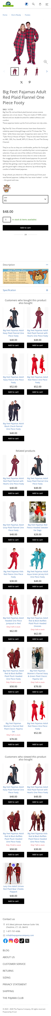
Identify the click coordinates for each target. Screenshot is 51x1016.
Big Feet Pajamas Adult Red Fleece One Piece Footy (37, 380)
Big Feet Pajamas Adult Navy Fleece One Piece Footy (13, 380)
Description (9, 264)
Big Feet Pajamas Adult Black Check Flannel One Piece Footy (13, 426)
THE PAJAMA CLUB (13, 998)
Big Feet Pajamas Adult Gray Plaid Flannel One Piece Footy (13, 528)
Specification (9, 290)
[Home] (7, 4)
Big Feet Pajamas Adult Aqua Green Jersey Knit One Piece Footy (37, 574)
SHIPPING (8, 991)
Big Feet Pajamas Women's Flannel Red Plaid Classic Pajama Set (13, 727)
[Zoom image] (46, 62)
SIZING (6, 977)
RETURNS (8, 970)
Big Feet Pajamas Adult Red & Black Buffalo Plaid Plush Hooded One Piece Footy (13, 674)
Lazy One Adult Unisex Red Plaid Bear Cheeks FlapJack (13, 889)
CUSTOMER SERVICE (14, 964)
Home (5, 15)
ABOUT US (9, 957)
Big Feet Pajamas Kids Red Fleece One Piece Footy (13, 574)
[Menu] (47, 4)
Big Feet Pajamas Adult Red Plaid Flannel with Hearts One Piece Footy (37, 333)
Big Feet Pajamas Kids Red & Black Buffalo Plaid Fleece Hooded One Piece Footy (37, 837)
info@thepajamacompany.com (20, 935)
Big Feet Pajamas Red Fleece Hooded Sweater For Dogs (37, 528)
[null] (21, 82)
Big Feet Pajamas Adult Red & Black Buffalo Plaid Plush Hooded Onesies (37, 622)
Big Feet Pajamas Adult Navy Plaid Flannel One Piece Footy (13, 333)
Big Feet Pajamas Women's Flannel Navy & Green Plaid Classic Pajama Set (37, 674)
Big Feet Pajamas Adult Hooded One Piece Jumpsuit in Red (13, 621)
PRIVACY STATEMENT (15, 984)
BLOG (6, 950)
